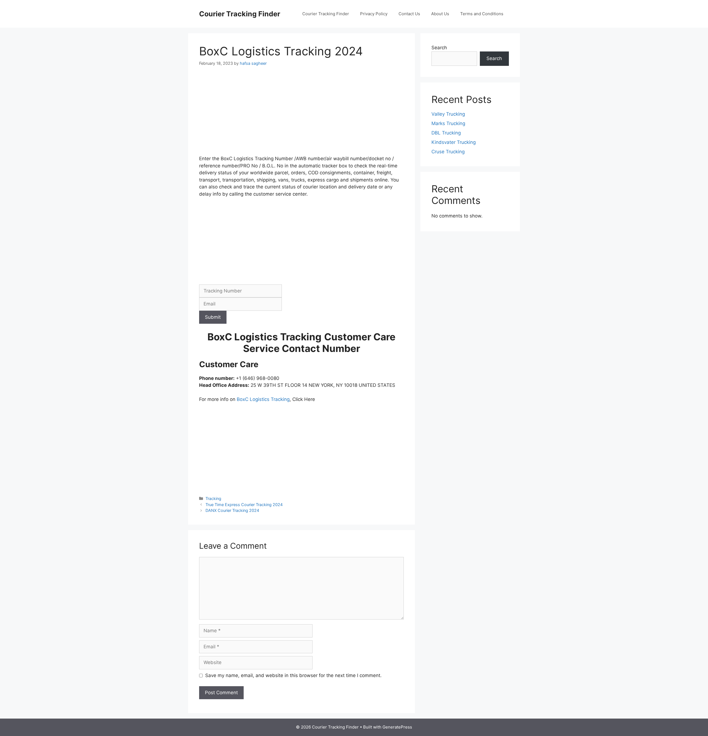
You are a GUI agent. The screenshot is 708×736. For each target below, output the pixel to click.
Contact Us (409, 13)
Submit (213, 317)
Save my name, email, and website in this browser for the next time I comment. (293, 675)
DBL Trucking (446, 133)
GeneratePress (397, 727)
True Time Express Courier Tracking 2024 (244, 504)
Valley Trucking (448, 114)
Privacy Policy (373, 13)
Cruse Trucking (448, 151)
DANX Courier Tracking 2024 (232, 510)
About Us (440, 13)
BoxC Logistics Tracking (263, 399)
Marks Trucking (448, 123)
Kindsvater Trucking (453, 142)
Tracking (213, 498)
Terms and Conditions (481, 13)
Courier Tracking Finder (239, 14)
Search (439, 47)
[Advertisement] (301, 114)
